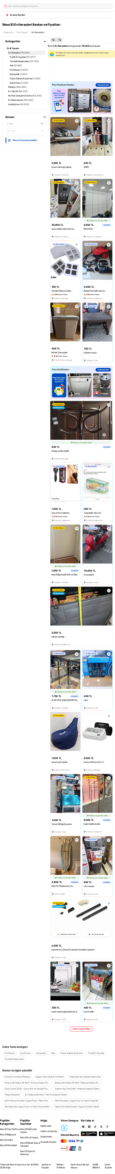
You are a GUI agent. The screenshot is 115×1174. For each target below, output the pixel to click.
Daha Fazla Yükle (81, 1029)
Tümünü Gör (103, 85)
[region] (81, 101)
